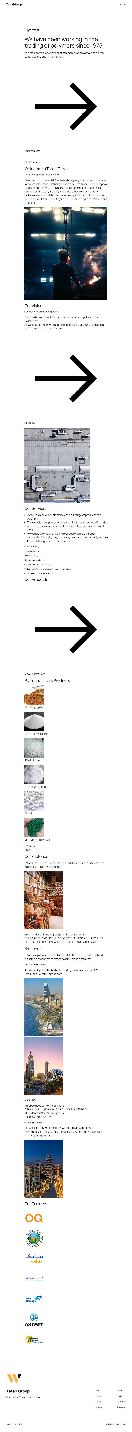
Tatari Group (14, 4)
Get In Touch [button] (31, 162)
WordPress (121, 1424)
